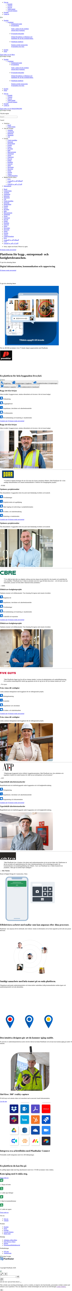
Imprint (6, 1243)
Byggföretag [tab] (7, 383)
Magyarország (12, 152)
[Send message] (17, 1277)
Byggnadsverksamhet (22, 36)
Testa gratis (3, 54)
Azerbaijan (11, 132)
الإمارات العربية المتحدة (15, 184)
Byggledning (20, 28)
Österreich (11, 157)
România (10, 162)
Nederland (11, 154)
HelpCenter (7, 1233)
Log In (9, 54)
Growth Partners (12, 11)
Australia (10, 130)
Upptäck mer (4, 421)
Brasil (9, 125)
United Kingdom (13, 175)
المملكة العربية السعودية (15, 181)
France (10, 147)
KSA (9, 179)
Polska (9, 160)
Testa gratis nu (4, 1178)
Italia (9, 150)
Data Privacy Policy (10, 1242)
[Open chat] (2, 1279)
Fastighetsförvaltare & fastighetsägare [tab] (46, 383)
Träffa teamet (11, 9)
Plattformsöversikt (16, 24)
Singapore (11, 135)
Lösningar (11, 22)
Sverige (10, 172)
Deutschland (11, 143)
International (7, 186)
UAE (9, 182)
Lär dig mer (3, 1101)
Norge (9, 155)
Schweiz (10, 164)
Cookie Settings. (61, 1286)
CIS (9, 137)
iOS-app (6, 1251)
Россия (10, 159)
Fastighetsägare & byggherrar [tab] (23, 383)
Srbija (9, 165)
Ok (1, 1290)
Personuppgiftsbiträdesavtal (12, 1245)
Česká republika (12, 140)
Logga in (6, 14)
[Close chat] (6, 1274)
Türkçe (10, 174)
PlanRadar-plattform (19, 44)
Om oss (6, 2)
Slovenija (10, 169)
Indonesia (10, 133)
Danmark (10, 142)
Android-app (7, 1253)
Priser (5, 51)
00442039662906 (16, 108)
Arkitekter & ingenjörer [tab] (10, 387)
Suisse (9, 170)
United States (11, 127)
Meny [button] (13, 54)
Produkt (6, 20)
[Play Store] (7, 280)
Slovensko (11, 167)
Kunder (6, 50)
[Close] (20, 1282)
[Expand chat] (2, 1274)
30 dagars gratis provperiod (8, 250)
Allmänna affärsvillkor (10, 1240)
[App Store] (7, 275)
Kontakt (10, 4)
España (10, 145)
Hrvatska (10, 148)
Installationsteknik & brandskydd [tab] (30, 387)
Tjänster (10, 5)
